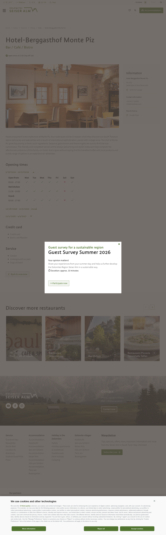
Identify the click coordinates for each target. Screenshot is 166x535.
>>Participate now (58, 283)
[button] (154, 501)
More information (28, 529)
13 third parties (25, 506)
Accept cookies (137, 529)
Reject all (101, 529)
